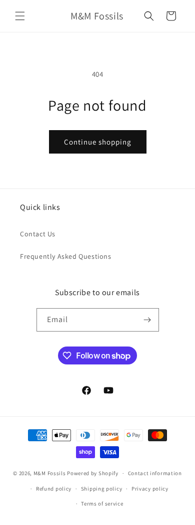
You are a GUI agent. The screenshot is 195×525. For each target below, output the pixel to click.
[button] (20, 16)
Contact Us (38, 233)
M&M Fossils (50, 473)
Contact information (155, 473)
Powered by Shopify (92, 473)
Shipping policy (101, 488)
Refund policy (54, 488)
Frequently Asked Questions (66, 256)
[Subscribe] (147, 320)
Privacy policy (150, 488)
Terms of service (102, 503)
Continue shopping (98, 142)
